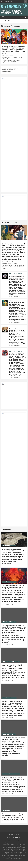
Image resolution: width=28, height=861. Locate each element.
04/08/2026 (5, 604)
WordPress (18, 841)
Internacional (6, 530)
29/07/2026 (12, 377)
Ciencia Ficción (13, 350)
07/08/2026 (12, 296)
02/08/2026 (12, 322)
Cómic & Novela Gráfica (10, 223)
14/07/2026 (5, 757)
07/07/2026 (5, 821)
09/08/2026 (5, 565)
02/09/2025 (5, 55)
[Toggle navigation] (3, 17)
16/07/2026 (5, 717)
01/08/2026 (5, 644)
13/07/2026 (5, 793)
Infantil (5, 42)
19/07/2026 (5, 681)
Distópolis (11, 55)
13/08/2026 (5, 261)
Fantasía (5, 582)
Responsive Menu (25, 1)
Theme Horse (16, 839)
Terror (13, 545)
